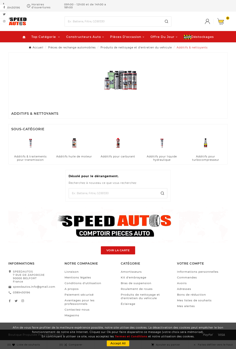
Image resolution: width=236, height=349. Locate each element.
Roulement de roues (137, 289)
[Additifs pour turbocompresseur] (206, 142)
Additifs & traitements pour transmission (30, 158)
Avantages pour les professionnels (80, 302)
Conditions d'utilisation (83, 283)
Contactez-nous (77, 309)
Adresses (184, 289)
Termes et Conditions (131, 336)
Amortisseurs (131, 271)
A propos (72, 289)
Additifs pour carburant (118, 156)
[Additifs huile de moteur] (74, 142)
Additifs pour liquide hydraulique (162, 158)
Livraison (72, 271)
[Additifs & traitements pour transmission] (30, 142)
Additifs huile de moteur (74, 156)
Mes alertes (186, 306)
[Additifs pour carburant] (118, 142)
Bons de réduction (191, 294)
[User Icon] (211, 21)
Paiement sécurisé (79, 294)
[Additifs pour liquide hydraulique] (162, 142)
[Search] (166, 21)
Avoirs (182, 283)
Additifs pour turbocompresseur (205, 158)
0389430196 (21, 292)
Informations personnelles (197, 271)
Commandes (187, 277)
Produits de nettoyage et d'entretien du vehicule (140, 296)
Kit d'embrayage (133, 277)
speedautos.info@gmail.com (34, 286)
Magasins (72, 315)
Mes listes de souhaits (194, 300)
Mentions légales (78, 277)
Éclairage (128, 304)
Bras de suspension (136, 283)
